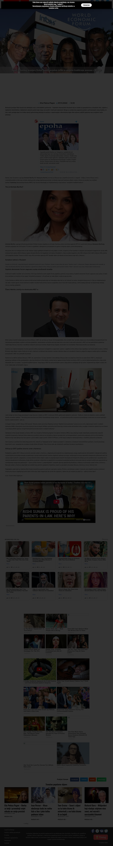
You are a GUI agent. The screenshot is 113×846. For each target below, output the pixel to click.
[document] (56, 423)
